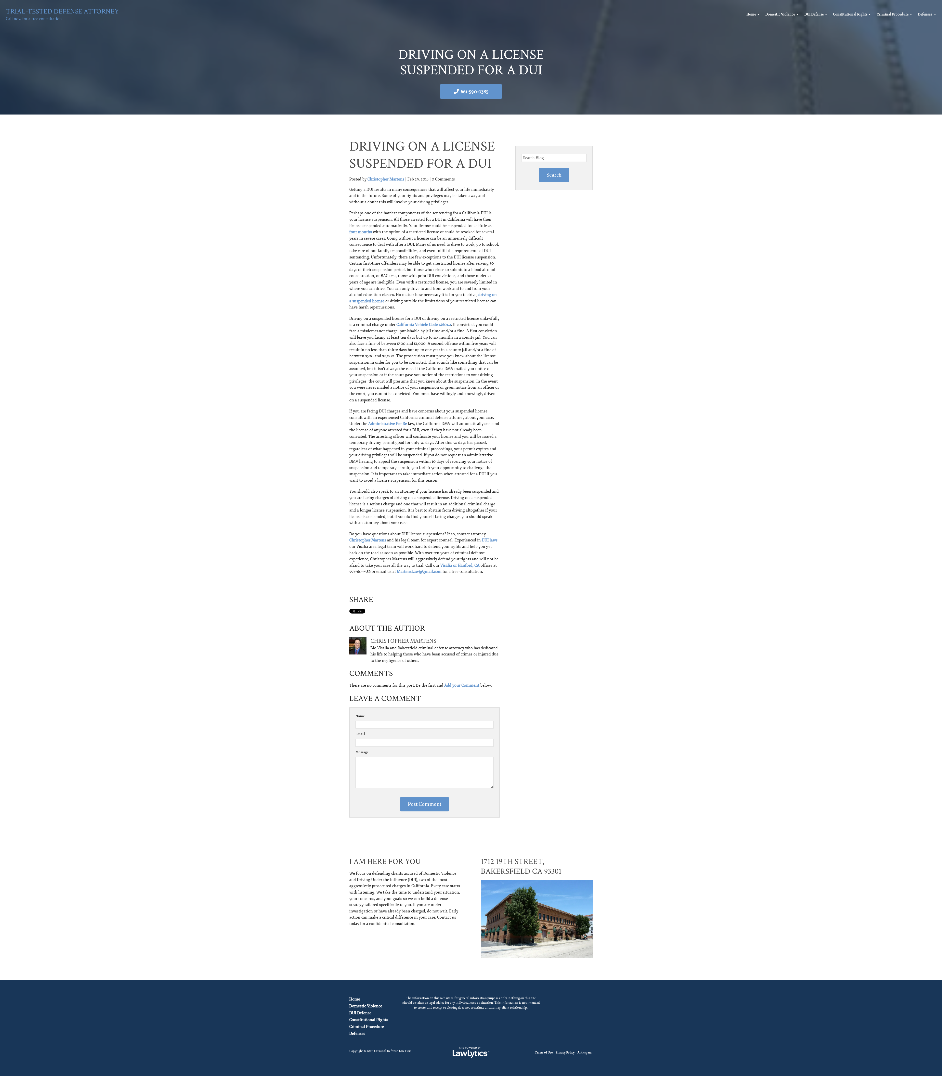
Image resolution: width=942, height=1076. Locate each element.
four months (360, 232)
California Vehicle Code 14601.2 (423, 324)
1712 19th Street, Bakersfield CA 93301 (521, 866)
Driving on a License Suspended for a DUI (422, 155)
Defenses (925, 14)
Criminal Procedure (893, 14)
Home (751, 14)
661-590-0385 (474, 92)
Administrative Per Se (387, 423)
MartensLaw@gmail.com (419, 571)
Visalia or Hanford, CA (460, 565)
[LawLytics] (471, 1052)
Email (360, 734)
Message (362, 752)
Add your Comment (461, 685)
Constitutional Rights (850, 14)
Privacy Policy (565, 1052)
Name (360, 716)
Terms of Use (544, 1052)
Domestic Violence (780, 14)
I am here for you (385, 862)
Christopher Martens (385, 179)
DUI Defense (814, 14)
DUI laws (489, 540)
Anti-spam (584, 1052)
